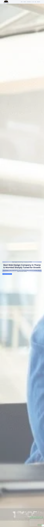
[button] (41, 517)
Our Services (28, 1)
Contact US (38, 1)
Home (21, 1)
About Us (25, 1)
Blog (35, 1)
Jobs (33, 1)
